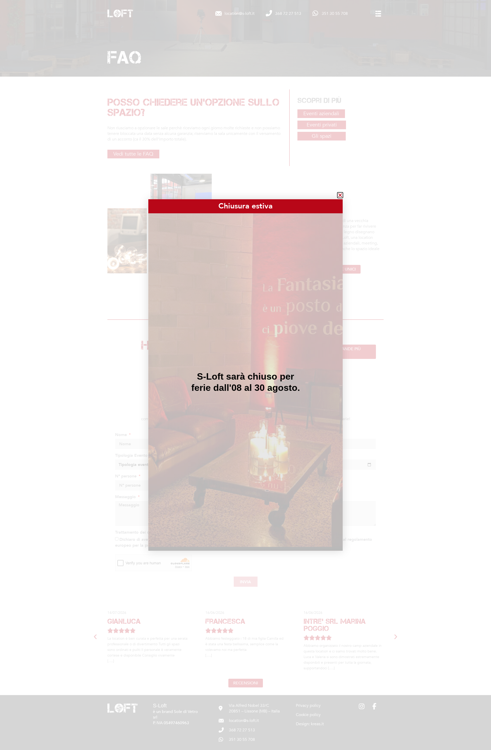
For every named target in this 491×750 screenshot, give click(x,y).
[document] (245, 375)
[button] (340, 195)
